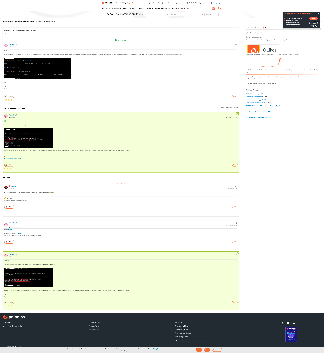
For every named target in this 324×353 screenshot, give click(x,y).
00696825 (18, 233)
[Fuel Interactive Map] (213, 8)
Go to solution (122, 40)
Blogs (125, 8)
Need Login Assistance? (314, 26)
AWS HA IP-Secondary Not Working (256, 94)
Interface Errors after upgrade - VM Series (258, 100)
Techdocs (179, 340)
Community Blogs (181, 326)
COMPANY (7, 322)
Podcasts (175, 8)
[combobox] (184, 14)
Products (141, 8)
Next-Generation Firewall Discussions (256, 102)
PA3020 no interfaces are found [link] (45, 21)
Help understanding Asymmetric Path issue (258, 117)
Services (150, 8)
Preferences (217, 350)
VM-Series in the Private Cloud (254, 96)
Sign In (208, 3)
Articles (132, 8)
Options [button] (236, 44)
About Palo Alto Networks (12, 326)
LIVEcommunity (8, 21)
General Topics (29, 21)
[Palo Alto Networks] (46, 317)
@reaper (9, 229)
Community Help (181, 329)
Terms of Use (94, 329)
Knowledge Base (181, 337)
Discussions (116, 8)
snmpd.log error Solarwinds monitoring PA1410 (259, 111)
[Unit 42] (184, 8)
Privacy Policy (156, 349)
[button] (199, 350)
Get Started (106, 8)
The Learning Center (183, 333)
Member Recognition (162, 8)
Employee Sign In (217, 3)
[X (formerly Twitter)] (283, 323)
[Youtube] (288, 323)
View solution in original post (12, 158)
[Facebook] (299, 323)
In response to (15, 227)
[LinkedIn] (294, 323)
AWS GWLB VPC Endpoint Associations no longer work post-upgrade (265, 105)
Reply (234, 96)
